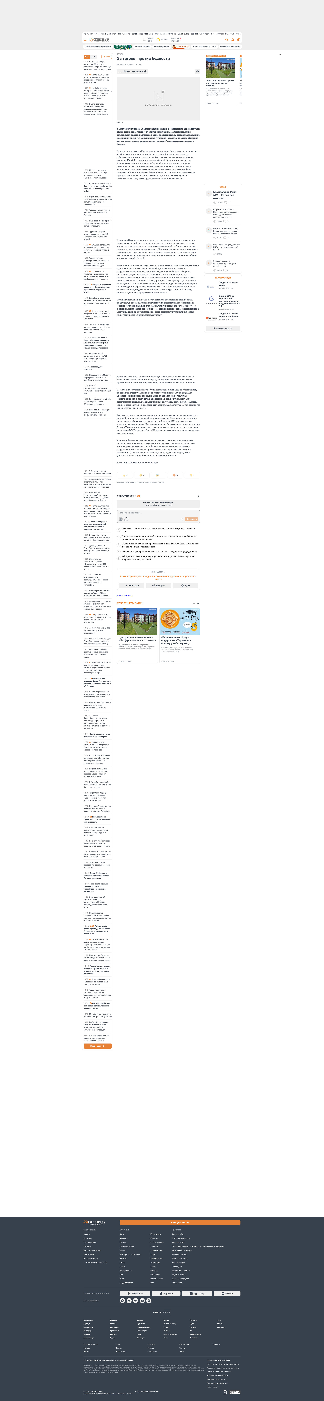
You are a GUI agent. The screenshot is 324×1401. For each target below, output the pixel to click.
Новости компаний (130, 603)
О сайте (87, 1234)
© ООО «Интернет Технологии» (147, 1392)
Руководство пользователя (217, 1383)
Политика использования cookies (219, 1372)
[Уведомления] (233, 39)
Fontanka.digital (178, 1262)
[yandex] (148, 1300)
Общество (154, 1238)
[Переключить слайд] (240, 68)
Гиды (122, 1262)
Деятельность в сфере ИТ (216, 1379)
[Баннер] (123, 46)
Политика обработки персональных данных (223, 1364)
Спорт (152, 1254)
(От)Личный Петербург (182, 1250)
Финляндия (155, 1275)
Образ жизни (155, 1234)
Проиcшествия (156, 1250)
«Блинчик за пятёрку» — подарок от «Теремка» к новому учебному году (176, 640)
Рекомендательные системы (217, 1375)
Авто (122, 1234)
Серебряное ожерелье (142, 34)
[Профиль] (239, 39)
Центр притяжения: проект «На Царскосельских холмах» (137, 639)
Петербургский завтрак (222, 34)
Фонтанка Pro (178, 1234)
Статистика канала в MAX (95, 1262)
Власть (123, 1258)
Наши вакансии (91, 1258)
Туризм (153, 1266)
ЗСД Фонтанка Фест (200, 34)
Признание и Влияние (165, 34)
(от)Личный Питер (107, 34)
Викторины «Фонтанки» (130, 1254)
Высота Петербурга (180, 1279)
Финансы (154, 1271)
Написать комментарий (135, 71)
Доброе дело (126, 1271)
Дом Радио (177, 1266)
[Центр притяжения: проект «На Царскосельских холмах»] (137, 621)
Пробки (163, 40)
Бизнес (123, 1242)
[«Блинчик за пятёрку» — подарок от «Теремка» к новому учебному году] (180, 621)
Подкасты (154, 1246)
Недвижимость (127, 1283)
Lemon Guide (183, 34)
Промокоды (223, 277)
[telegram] (129, 1300)
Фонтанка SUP (90, 34)
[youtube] (142, 1300)
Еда (121, 1275)
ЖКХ (122, 1279)
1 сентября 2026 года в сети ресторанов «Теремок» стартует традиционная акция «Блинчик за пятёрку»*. (177, 650)
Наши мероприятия (92, 1250)
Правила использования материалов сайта (223, 1368)
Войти (126, 520)
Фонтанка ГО (124, 34)
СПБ (94, 56)
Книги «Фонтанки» (180, 1258)
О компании (89, 1254)
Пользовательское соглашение (218, 1360)
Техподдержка (90, 1242)
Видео (123, 1250)
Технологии (155, 1262)
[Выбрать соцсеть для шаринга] (197, 71)
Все (87, 56)
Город (122, 1266)
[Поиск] (227, 39)
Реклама (87, 1246)
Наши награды (212, 1387)
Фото (152, 1283)
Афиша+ (123, 1238)
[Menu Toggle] (85, 39)
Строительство (156, 1258)
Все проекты (177, 1283)
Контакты (88, 1238)
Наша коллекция (179, 1254)
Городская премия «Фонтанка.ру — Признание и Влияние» (198, 1246)
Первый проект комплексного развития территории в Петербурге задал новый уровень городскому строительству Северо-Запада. (137, 647)
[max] (122, 1300)
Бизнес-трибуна (127, 1246)
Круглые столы (179, 1275)
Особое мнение (157, 1242)
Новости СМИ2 (124, 595)
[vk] (135, 1300)
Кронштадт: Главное (181, 1271)
